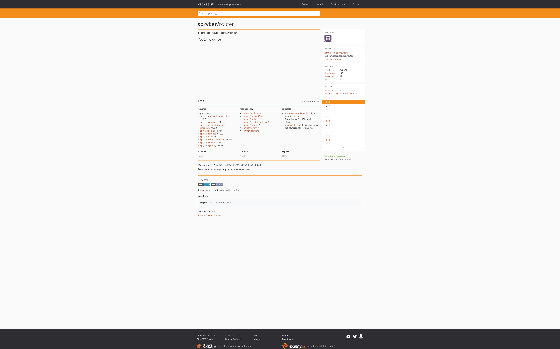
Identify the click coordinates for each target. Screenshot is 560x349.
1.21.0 (327, 140)
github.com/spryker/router (337, 52)
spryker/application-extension (214, 116)
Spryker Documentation (209, 215)
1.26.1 (327, 105)
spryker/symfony (208, 145)
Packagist (205, 4)
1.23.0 (327, 132)
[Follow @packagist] (355, 336)
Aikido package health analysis (339, 93)
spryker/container (209, 122)
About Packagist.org (206, 335)
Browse (305, 4)
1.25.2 (327, 113)
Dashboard (287, 339)
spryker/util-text (250, 130)
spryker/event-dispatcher (255, 122)
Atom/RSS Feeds (205, 339)
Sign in (356, 4)
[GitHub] (361, 336)
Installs (327, 70)
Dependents (330, 73)
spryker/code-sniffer (252, 116)
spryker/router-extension (212, 139)
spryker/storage (250, 125)
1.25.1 (327, 117)
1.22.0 (327, 136)
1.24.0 (327, 128)
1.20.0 (327, 143)
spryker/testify (250, 127)
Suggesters (329, 76)
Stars (326, 79)
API (255, 335)
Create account (338, 4)
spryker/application (252, 113)
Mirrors (257, 339)
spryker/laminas (208, 133)
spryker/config (249, 119)
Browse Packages (233, 339)
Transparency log (332, 59)
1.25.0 (327, 121)
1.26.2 (327, 102)
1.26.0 (327, 109)
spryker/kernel (207, 130)
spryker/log (205, 136)
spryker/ (208, 24)
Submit (319, 4)
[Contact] (348, 336)
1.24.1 (327, 124)
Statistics (229, 335)
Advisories (329, 90)
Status (285, 335)
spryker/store (206, 142)
